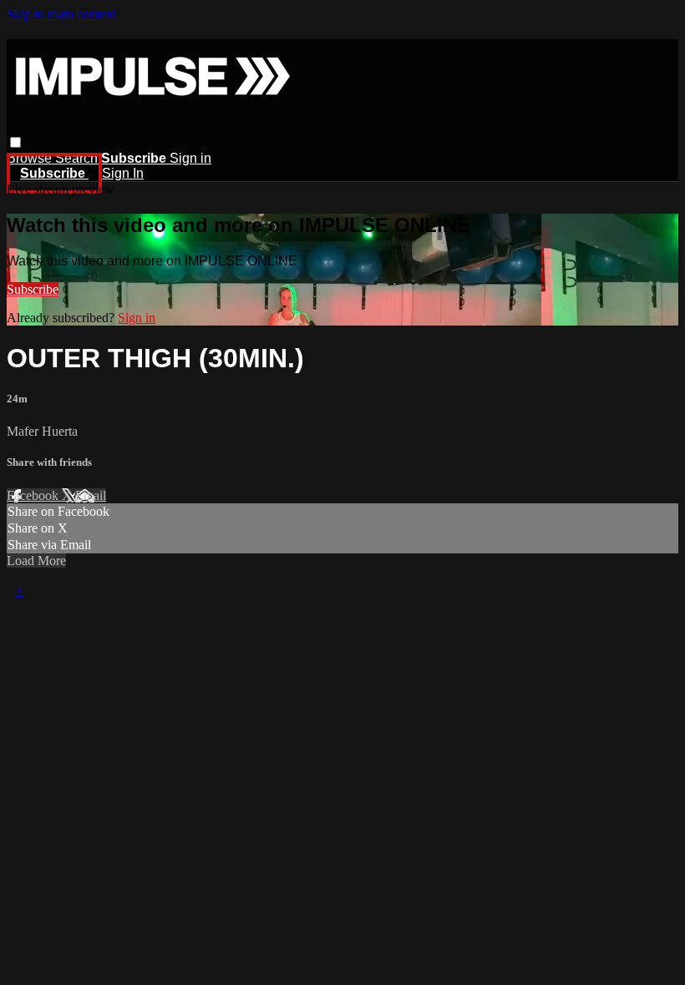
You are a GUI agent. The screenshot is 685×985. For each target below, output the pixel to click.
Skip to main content (61, 14)
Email (90, 495)
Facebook (34, 495)
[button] (15, 142)
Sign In (123, 173)
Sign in (190, 158)
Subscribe (32, 289)
